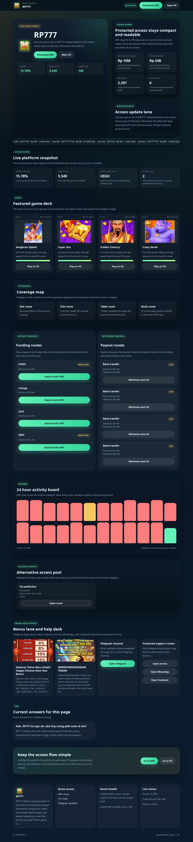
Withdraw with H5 (139, 379)
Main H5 (66, 54)
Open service (160, 663)
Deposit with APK (54, 376)
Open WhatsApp (160, 671)
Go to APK (149, 760)
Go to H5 (167, 760)
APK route (63, 794)
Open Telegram (117, 663)
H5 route (63, 798)
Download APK (151, 5)
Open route (56, 603)
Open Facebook (160, 680)
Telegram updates (67, 803)
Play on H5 (33, 266)
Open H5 (172, 5)
